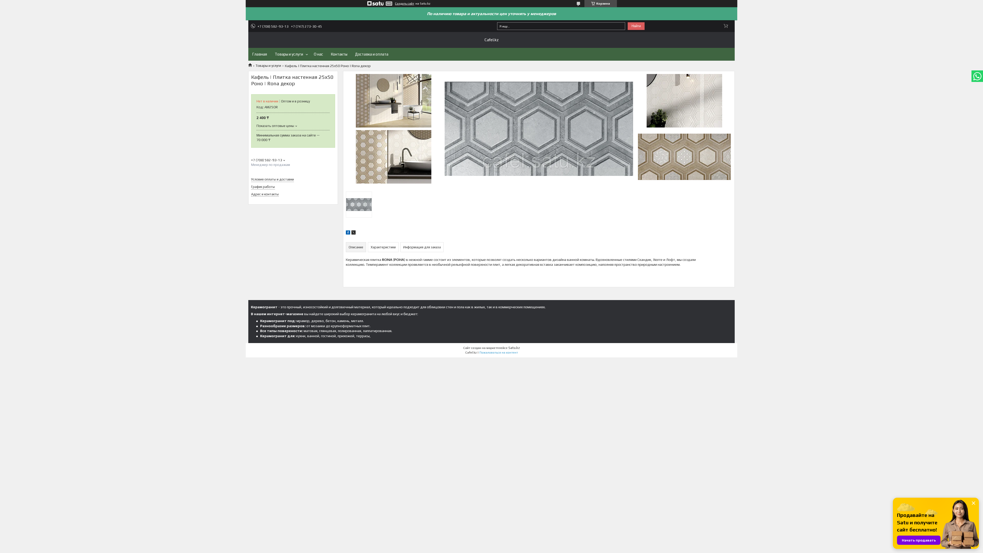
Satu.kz (514, 348)
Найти (636, 26)
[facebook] (348, 233)
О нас (318, 54)
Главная (259, 54)
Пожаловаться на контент (498, 352)
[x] (353, 233)
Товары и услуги (289, 54)
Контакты (339, 54)
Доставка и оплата (371, 54)
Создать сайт (404, 3)
